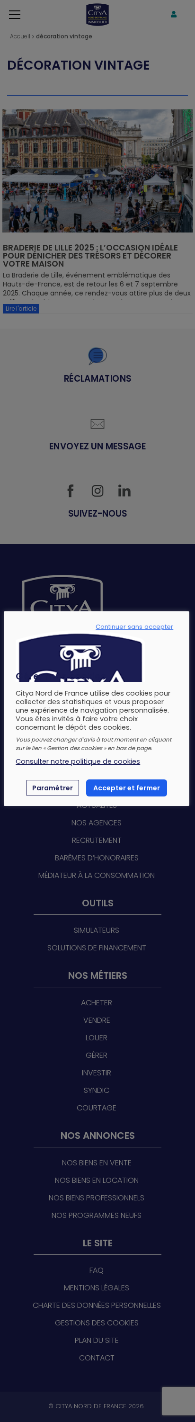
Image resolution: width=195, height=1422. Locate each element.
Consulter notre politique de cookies (78, 761)
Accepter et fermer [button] (126, 788)
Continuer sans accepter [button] (134, 627)
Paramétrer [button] (52, 788)
